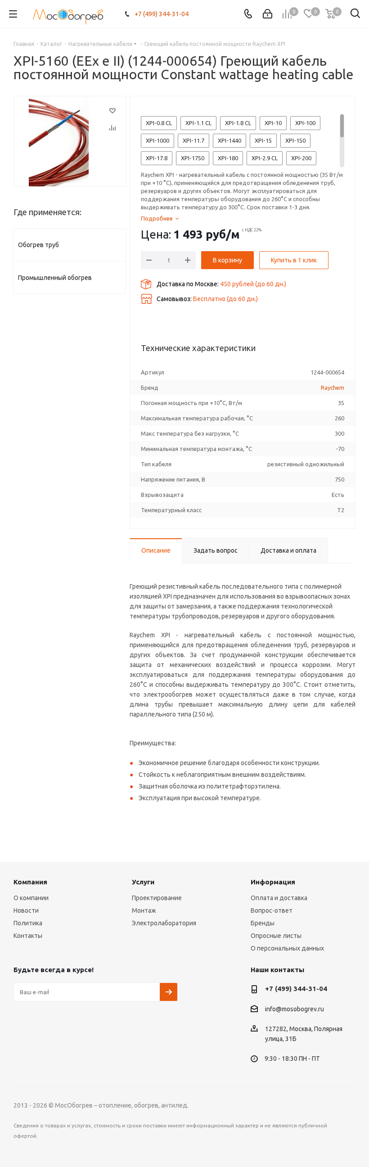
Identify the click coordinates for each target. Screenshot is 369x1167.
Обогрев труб (38, 244)
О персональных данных (287, 948)
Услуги (143, 882)
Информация (273, 882)
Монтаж (144, 910)
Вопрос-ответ (271, 910)
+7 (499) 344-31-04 (162, 14)
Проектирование (157, 897)
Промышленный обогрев (55, 277)
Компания (30, 882)
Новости (26, 910)
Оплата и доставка (279, 897)
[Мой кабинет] (267, 14)
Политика (28, 923)
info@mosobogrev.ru (294, 1009)
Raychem (332, 387)
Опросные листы (276, 935)
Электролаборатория (164, 923)
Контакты (28, 935)
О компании (31, 897)
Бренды (262, 923)
